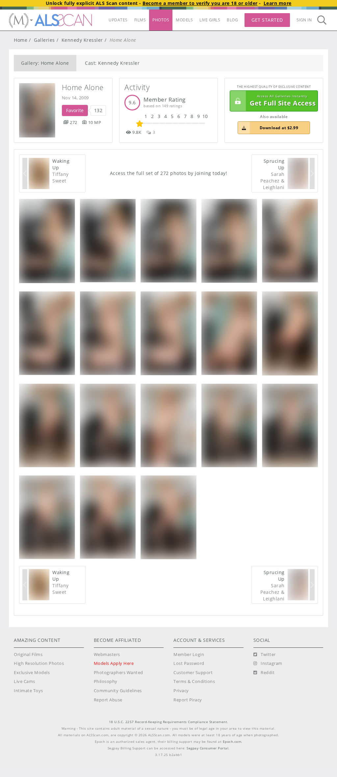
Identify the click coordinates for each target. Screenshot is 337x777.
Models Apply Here (114, 663)
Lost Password (188, 663)
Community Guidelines (118, 690)
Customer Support (193, 672)
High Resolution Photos (39, 663)
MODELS (184, 20)
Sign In (304, 20)
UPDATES (118, 20)
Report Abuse (108, 700)
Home (20, 40)
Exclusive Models (32, 672)
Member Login (188, 654)
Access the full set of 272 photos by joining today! (168, 173)
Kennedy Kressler (82, 40)
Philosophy (105, 681)
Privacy (181, 690)
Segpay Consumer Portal (207, 748)
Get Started (267, 20)
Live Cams (24, 681)
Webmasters (107, 654)
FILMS (140, 20)
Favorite (75, 110)
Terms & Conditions (194, 681)
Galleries (44, 40)
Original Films (28, 654)
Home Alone (83, 87)
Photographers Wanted (118, 672)
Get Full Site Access (283, 101)
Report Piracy (187, 700)
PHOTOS (160, 20)
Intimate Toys (28, 690)
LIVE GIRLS (209, 20)
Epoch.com (232, 742)
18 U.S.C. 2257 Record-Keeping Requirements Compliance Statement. (168, 722)
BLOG (232, 20)
